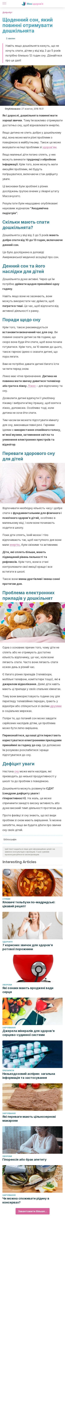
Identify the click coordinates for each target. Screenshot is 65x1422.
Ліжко (32, 385)
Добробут (7, 12)
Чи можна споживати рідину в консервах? (25, 1200)
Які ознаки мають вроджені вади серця (27, 990)
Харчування (9, 1027)
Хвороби (7, 985)
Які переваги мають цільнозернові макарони (29, 1118)
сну (16, 771)
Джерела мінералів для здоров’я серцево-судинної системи (28, 1033)
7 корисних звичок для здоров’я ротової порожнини (27, 947)
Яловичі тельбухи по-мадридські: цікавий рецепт (28, 904)
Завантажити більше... (32, 1211)
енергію (15, 544)
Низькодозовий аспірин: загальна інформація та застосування (28, 1076)
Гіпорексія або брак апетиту (24, 1159)
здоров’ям (49, 147)
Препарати (8, 1070)
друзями (56, 706)
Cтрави (6, 899)
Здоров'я (7, 942)
